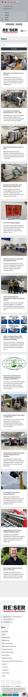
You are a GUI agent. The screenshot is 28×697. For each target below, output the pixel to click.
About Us (4, 664)
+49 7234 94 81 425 (7, 6)
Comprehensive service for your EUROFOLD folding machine (12, 531)
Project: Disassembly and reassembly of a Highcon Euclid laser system (14, 298)
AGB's (3, 676)
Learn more (15, 694)
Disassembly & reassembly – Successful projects (11, 493)
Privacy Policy (5, 673)
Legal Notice (5, 670)
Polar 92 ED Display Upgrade (11, 222)
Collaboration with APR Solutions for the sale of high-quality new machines (13, 454)
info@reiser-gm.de (7, 8)
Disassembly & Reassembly (9, 646)
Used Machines (6, 637)
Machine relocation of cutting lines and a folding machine (13, 259)
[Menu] (22, 31)
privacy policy (16, 692)
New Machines (6, 640)
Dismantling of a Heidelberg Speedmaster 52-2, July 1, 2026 (12, 111)
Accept (4, 694)
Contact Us (5, 667)
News (3, 634)
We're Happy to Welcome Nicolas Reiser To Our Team (12, 569)
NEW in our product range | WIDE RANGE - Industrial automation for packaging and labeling (13, 337)
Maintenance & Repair (7, 652)
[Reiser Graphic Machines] (14, 608)
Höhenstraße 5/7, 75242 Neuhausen (12, 617)
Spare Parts (5, 631)
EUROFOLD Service (7, 658)
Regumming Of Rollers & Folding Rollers (12, 661)
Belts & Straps (5, 655)
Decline (9, 694)
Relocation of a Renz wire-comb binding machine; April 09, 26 (12, 185)
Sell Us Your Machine (7, 643)
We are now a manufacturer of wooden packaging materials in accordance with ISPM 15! (12, 377)
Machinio (18, 686)
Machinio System (5, 686)
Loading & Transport (7, 649)
